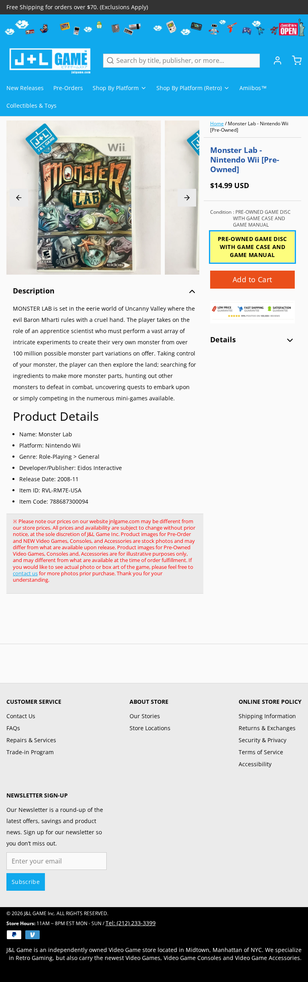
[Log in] (274, 60)
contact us (25, 573)
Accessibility (255, 764)
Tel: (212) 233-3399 (130, 923)
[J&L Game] (49, 60)
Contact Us (20, 716)
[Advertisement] (152, 623)
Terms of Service (261, 752)
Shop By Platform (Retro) (189, 88)
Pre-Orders (68, 88)
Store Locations (150, 728)
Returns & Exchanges (267, 728)
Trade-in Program (30, 752)
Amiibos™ (253, 88)
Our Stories (145, 716)
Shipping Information (267, 716)
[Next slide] (187, 197)
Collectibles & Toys (31, 105)
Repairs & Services (31, 740)
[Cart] (294, 60)
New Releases (25, 88)
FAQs (13, 728)
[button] (252, 280)
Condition (250, 218)
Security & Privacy (262, 740)
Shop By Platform (116, 88)
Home (217, 123)
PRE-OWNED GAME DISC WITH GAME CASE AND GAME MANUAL (252, 247)
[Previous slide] (19, 197)
